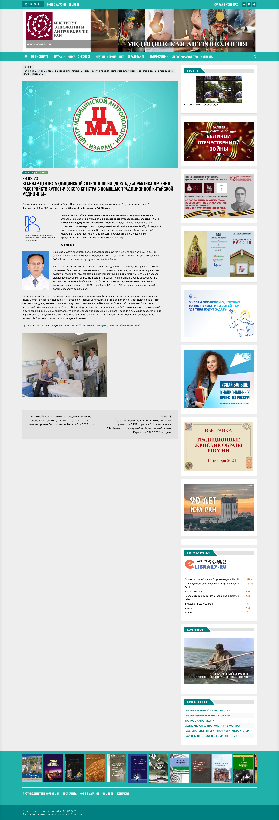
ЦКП (122, 57)
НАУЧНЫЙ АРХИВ (106, 57)
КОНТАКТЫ (207, 57)
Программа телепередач (203, 104)
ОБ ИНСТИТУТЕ (39, 57)
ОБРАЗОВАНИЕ (135, 57)
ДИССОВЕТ (84, 57)
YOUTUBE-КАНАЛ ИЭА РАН (200, 720)
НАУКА (58, 57)
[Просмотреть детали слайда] (32, 768)
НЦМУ (71, 57)
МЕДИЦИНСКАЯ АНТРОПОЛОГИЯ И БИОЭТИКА (212, 725)
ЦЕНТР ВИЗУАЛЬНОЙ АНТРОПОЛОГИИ (207, 710)
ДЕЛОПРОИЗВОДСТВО (185, 57)
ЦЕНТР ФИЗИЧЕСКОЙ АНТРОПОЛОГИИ (207, 715)
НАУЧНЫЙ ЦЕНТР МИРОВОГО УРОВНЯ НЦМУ (211, 735)
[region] (139, 768)
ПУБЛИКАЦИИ (158, 57)
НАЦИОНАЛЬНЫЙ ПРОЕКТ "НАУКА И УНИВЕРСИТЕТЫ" (217, 730)
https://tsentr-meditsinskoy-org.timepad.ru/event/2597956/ (106, 325)
